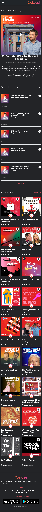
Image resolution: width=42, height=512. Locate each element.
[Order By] (39, 87)
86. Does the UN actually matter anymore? (12, 11)
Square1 (25, 506)
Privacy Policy (32, 490)
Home (2, 9)
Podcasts (8, 9)
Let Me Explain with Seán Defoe (21, 9)
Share (29, 75)
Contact (15, 490)
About (7, 490)
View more (21, 183)
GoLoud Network (21, 492)
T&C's (23, 490)
